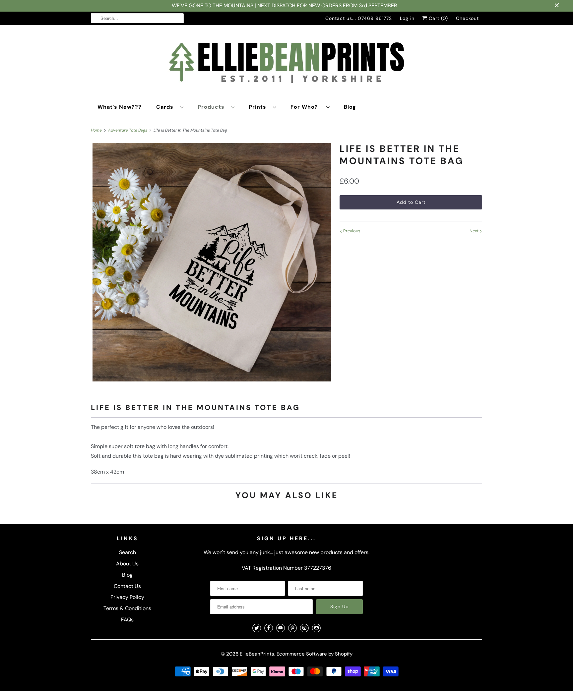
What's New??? (119, 106)
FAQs (127, 619)
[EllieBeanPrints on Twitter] (256, 628)
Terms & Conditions (127, 608)
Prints (259, 106)
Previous (351, 231)
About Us (127, 563)
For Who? (306, 106)
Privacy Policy (127, 597)
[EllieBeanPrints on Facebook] (268, 628)
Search (127, 552)
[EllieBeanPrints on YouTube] (280, 628)
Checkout (467, 18)
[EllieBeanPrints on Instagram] (304, 628)
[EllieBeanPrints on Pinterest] (292, 628)
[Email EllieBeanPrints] (316, 628)
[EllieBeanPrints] (286, 63)
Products (213, 106)
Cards (166, 106)
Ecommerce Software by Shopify (314, 654)
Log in (407, 18)
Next (474, 231)
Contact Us (127, 586)
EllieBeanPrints (257, 654)
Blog (350, 106)
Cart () (437, 18)
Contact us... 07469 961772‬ (358, 18)
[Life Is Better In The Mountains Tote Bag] (212, 262)
